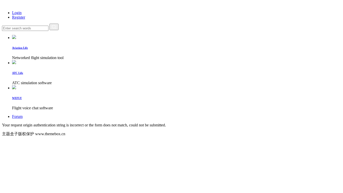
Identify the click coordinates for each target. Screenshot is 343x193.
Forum (17, 116)
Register (18, 17)
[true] (54, 27)
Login (17, 13)
